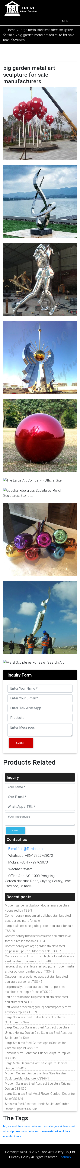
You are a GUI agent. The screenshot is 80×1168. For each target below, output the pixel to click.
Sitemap (64, 1157)
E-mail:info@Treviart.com (26, 849)
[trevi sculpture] (20, 8)
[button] (66, 21)
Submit (21, 742)
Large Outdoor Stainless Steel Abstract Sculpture (37, 1027)
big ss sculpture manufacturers (22, 1126)
